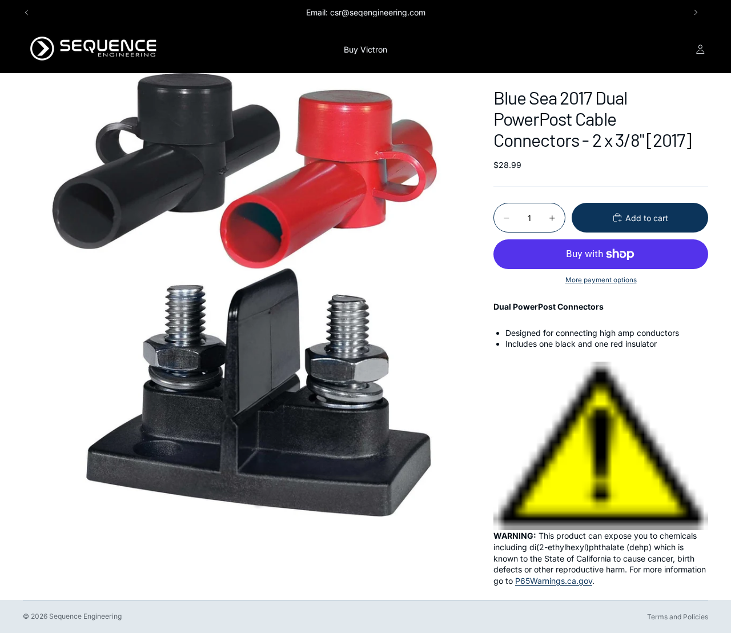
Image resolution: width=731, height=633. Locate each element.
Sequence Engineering (85, 616)
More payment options (601, 280)
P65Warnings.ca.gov (553, 581)
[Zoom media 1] (244, 294)
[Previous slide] (26, 12)
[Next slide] (695, 12)
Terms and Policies (677, 616)
